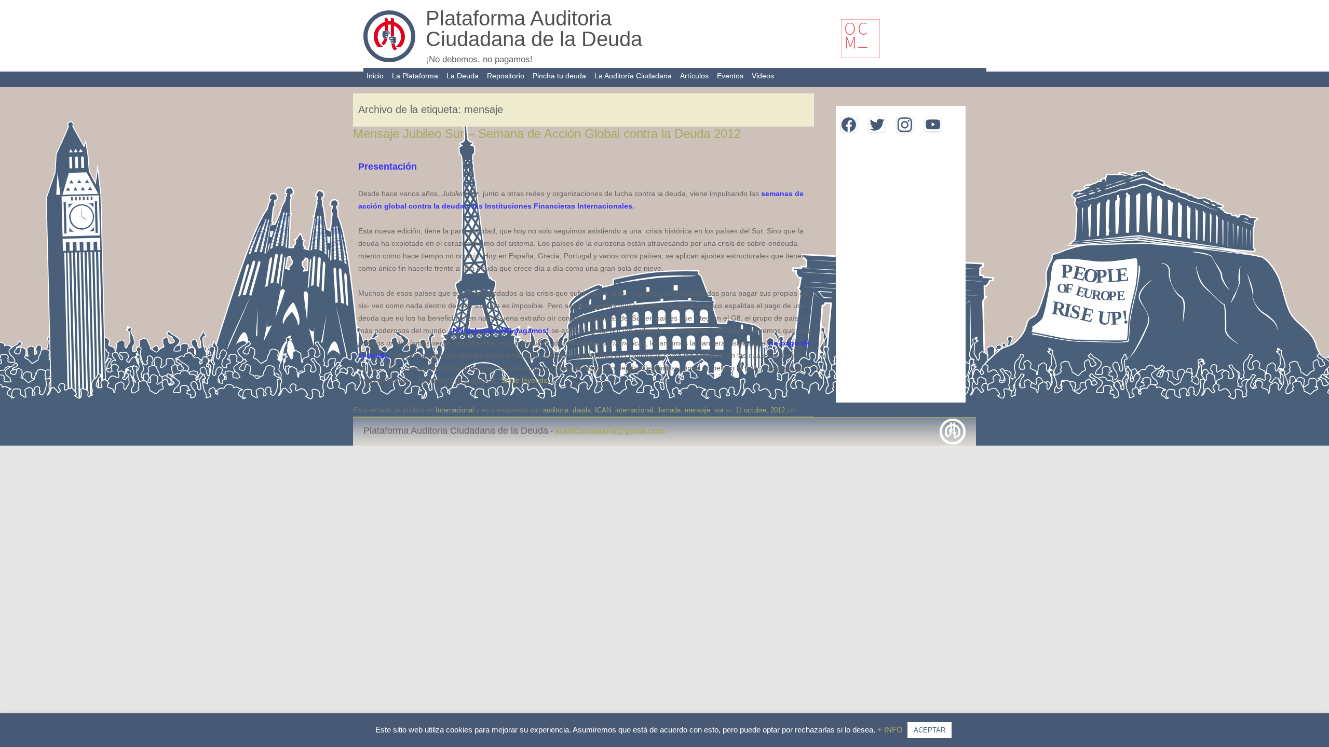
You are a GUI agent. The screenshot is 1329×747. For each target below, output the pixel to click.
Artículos (694, 76)
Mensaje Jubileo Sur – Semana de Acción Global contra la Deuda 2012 (547, 134)
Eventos (730, 76)
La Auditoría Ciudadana (633, 76)
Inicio (375, 76)
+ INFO (891, 729)
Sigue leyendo (529, 380)
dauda (582, 410)
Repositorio (505, 76)
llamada (669, 410)
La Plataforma (415, 76)
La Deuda (462, 76)
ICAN (603, 410)
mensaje (697, 410)
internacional (634, 410)
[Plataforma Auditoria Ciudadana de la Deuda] (389, 60)
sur (719, 410)
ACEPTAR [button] (929, 730)
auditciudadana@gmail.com (610, 430)
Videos (763, 76)
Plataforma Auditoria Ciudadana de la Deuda (534, 28)
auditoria (555, 410)
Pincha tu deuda (559, 76)
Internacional (455, 410)
